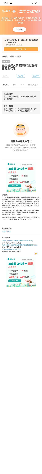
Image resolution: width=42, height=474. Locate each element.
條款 (15, 85)
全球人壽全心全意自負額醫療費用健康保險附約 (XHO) (19, 245)
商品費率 (36, 76)
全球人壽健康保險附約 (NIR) (11, 249)
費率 (22, 85)
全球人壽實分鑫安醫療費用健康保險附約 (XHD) (17, 241)
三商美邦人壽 (6, 231)
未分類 (19, 56)
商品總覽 (4, 56)
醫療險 (12, 56)
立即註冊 (19, 29)
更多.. (36, 254)
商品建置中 (6, 61)
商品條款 (20, 76)
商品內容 (5, 85)
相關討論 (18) (33, 85)
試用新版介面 (21, 49)
